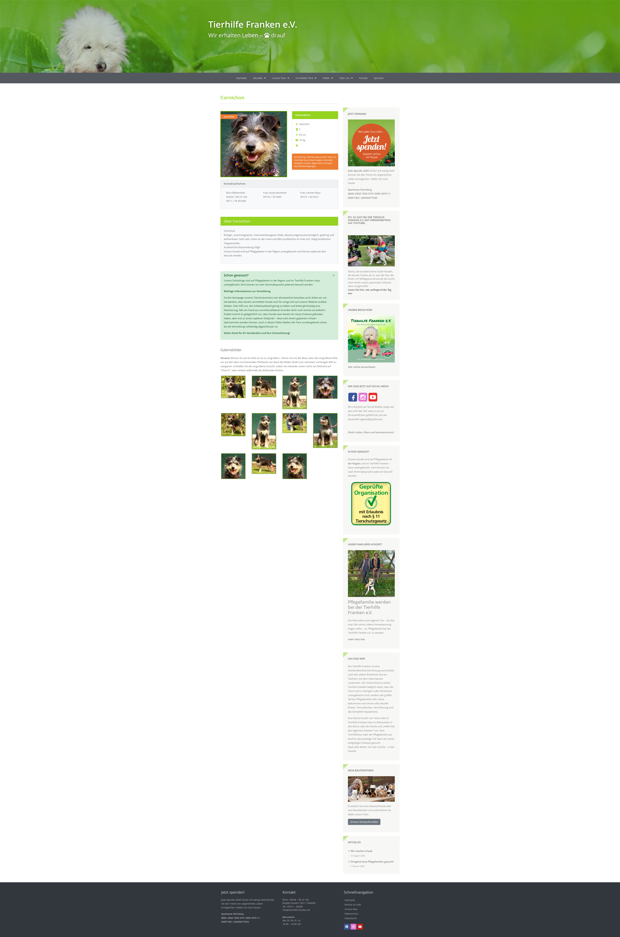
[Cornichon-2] (233, 386)
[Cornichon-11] (233, 465)
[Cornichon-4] (295, 392)
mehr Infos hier (356, 639)
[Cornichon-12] (264, 463)
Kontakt (363, 78)
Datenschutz (351, 913)
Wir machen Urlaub (361, 851)
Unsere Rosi (351, 909)
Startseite (241, 78)
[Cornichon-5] (325, 386)
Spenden (379, 78)
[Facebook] (347, 927)
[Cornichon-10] (325, 430)
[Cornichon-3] (264, 386)
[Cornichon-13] (295, 465)
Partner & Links (353, 904)
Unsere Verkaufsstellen (364, 822)
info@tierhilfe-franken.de (296, 909)
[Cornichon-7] (264, 431)
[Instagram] (353, 927)
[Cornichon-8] (295, 422)
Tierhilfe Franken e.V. (252, 24)
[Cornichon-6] (233, 424)
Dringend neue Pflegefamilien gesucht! (372, 861)
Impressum (351, 918)
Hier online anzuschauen (361, 366)
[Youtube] (360, 927)
